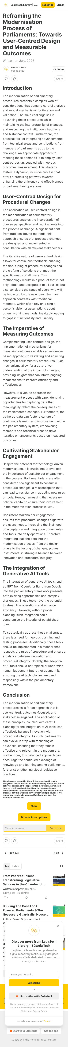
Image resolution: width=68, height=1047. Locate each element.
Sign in (61, 4)
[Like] (6, 78)
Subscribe (47, 4)
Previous (13, 852)
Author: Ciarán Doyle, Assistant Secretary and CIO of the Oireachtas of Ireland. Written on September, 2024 (24, 920)
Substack (17, 1039)
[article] (34, 887)
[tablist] (12, 866)
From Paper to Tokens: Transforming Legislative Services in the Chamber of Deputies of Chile (23, 880)
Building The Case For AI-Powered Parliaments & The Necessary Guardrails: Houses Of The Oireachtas (25, 910)
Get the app (51, 1031)
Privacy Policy (40, 1011)
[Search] (61, 866)
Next (56, 852)
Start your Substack (25, 1031)
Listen (60, 69)
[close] (58, 926)
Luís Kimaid (23, 893)
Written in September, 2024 (19, 889)
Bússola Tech (18, 67)
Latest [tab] (16, 866)
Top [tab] (7, 866)
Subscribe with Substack (36, 996)
